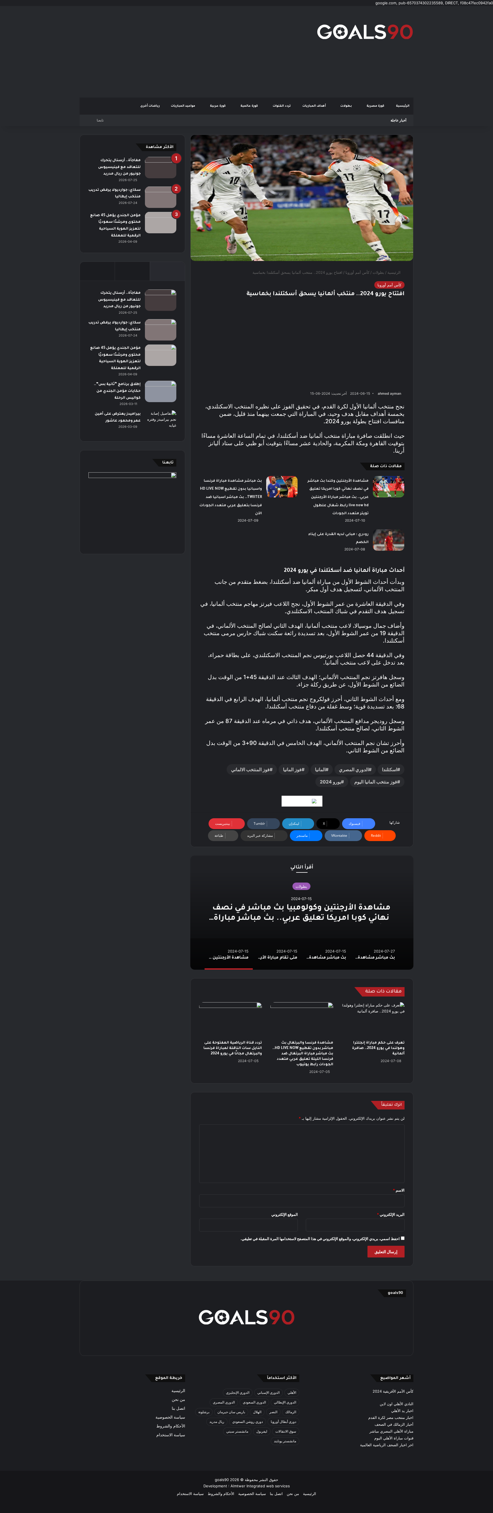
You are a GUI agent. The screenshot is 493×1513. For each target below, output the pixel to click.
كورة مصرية (376, 106)
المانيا (320, 769)
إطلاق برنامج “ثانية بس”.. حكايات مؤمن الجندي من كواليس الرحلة (117, 391)
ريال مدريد (216, 1421)
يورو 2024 (330, 782)
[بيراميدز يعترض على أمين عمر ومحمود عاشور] (160, 421)
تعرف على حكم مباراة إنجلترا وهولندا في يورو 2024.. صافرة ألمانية (378, 1048)
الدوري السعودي (254, 1402)
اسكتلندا (389, 769)
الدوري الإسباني (268, 1392)
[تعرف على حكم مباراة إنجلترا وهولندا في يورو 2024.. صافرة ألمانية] (373, 1020)
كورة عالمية (250, 106)
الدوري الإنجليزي (237, 1392)
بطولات (346, 106)
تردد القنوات (282, 106)
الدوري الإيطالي (285, 1402)
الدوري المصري (354, 769)
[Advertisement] (189, 52)
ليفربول (261, 1431)
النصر (273, 1412)
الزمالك (290, 1412)
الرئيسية (402, 106)
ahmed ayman (389, 393)
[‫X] (273, 1343)
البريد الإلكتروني (391, 1214)
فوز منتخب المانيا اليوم (375, 782)
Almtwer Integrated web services (260, 1486)
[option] (301, 913)
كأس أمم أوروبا (357, 272)
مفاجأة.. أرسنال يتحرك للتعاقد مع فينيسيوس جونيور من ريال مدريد (119, 167)
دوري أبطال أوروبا (283, 1421)
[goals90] (364, 31)
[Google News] (302, 801)
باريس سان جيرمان (231, 1412)
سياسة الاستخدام (170, 1435)
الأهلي (292, 1392)
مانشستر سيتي (237, 1431)
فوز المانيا (292, 769)
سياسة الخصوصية (170, 1417)
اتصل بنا (178, 1408)
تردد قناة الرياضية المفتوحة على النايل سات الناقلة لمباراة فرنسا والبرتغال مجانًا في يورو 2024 (232, 1048)
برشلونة (203, 1412)
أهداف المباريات (314, 106)
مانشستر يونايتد (285, 1441)
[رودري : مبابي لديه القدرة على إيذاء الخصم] (388, 540)
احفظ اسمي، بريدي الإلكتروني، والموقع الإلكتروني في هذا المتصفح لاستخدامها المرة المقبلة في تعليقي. (320, 1238)
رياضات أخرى (150, 106)
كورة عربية (218, 106)
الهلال (257, 1412)
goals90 (222, 1479)
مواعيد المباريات (183, 106)
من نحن (178, 1399)
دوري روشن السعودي (247, 1421)
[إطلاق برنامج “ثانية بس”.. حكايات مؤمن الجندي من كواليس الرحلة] (160, 391)
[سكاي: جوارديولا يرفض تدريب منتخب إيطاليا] (160, 197)
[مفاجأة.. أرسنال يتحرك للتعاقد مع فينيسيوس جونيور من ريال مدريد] (160, 167)
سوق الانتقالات (285, 1431)
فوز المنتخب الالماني (250, 769)
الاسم (399, 1190)
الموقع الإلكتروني (284, 1214)
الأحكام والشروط (170, 1426)
